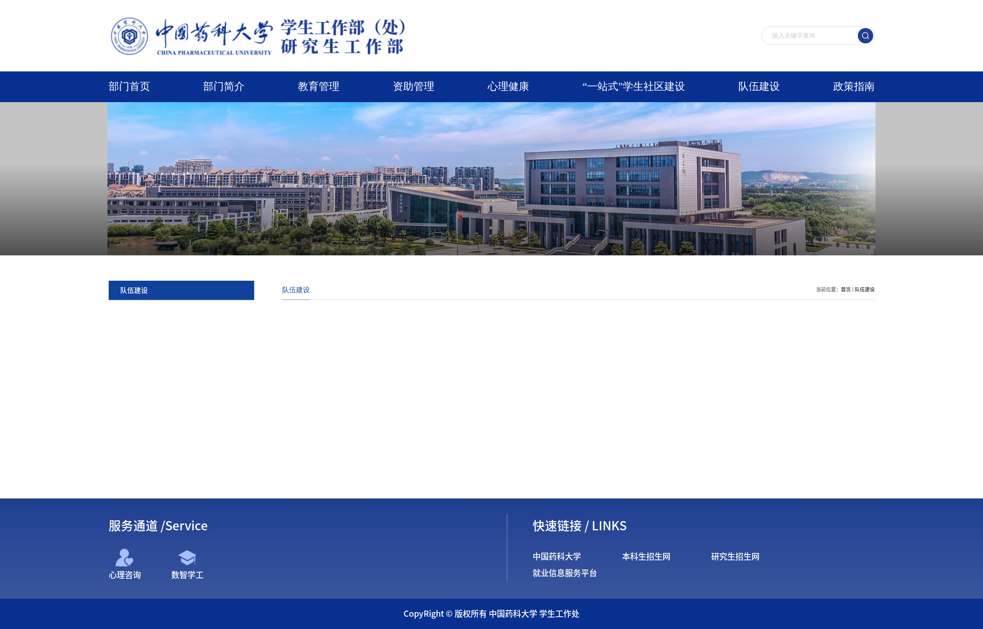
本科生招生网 (646, 556)
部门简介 (224, 86)
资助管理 (413, 86)
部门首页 (129, 86)
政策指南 (854, 86)
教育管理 (318, 86)
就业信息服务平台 (565, 573)
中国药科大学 (557, 556)
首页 (846, 289)
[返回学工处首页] (262, 16)
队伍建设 (759, 86)
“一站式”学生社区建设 (634, 86)
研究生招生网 (735, 556)
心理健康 (508, 86)
